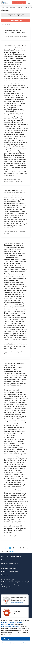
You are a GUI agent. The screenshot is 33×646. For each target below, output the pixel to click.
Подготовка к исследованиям (11, 556)
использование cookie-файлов (10, 626)
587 (3, 551)
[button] (15, 24)
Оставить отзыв (16, 20)
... (27, 548)
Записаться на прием (19, 3)
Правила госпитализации (9, 563)
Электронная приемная (9, 568)
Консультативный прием (9, 571)
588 (6, 551)
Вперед (11, 551)
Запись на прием (7, 560)
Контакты (4, 575)
